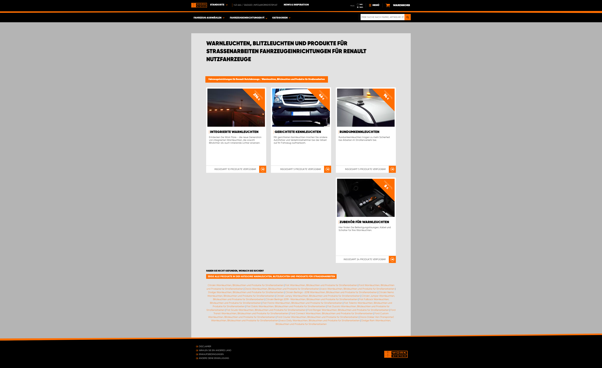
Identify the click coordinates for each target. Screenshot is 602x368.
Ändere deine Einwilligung (214, 358)
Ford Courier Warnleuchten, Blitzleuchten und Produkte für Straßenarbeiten (317, 317)
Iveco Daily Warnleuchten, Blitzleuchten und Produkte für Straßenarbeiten (320, 320)
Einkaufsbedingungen (211, 354)
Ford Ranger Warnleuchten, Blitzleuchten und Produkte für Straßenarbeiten (348, 310)
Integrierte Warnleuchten (234, 132)
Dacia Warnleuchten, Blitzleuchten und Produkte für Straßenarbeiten (282, 288)
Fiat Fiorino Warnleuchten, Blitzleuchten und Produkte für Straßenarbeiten (302, 303)
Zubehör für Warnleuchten (364, 222)
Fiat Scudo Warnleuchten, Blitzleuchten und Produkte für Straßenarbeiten (266, 310)
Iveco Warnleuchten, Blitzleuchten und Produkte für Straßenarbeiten (357, 288)
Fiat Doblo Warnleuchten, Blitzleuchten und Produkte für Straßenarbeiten (286, 306)
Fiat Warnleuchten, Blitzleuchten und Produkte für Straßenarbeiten (321, 285)
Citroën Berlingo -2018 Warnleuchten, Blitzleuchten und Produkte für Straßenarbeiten (331, 292)
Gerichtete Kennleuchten (298, 132)
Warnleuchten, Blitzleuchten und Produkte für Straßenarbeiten (293, 79)
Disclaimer (205, 346)
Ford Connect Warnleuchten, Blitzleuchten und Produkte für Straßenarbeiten (331, 313)
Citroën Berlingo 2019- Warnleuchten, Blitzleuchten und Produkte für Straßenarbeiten (311, 299)
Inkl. (361, 4)
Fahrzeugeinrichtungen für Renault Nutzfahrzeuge (234, 79)
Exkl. (361, 7)
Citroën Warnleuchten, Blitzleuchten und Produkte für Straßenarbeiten (245, 285)
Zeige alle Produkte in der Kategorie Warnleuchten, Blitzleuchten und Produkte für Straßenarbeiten (271, 276)
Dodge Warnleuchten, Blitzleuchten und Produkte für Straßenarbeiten (246, 292)
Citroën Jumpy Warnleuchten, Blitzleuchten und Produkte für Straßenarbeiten (318, 295)
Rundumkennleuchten (359, 132)
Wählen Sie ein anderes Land (215, 350)
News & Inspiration (296, 5)
